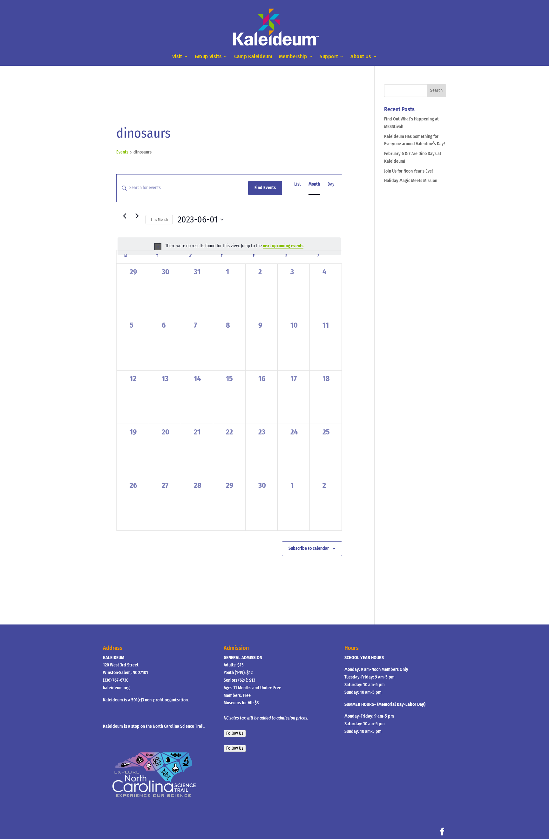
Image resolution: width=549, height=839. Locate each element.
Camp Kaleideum (253, 57)
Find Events (265, 187)
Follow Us (234, 733)
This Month (159, 219)
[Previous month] (124, 216)
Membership (293, 57)
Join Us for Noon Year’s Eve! (408, 171)
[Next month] (137, 216)
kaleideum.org (116, 688)
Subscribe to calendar (308, 548)
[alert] (229, 246)
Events (122, 152)
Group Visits (208, 57)
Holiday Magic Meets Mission (410, 180)
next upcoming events (283, 246)
